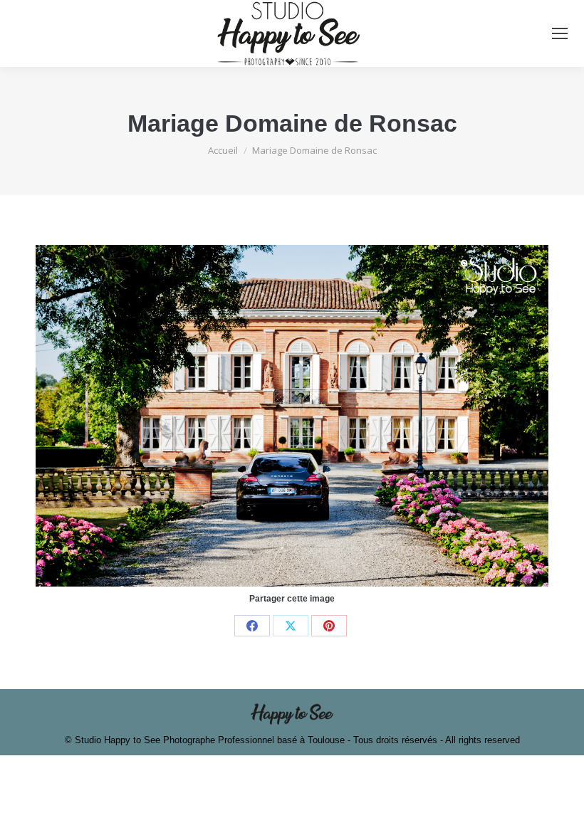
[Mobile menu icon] (560, 33)
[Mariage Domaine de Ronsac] (292, 416)
